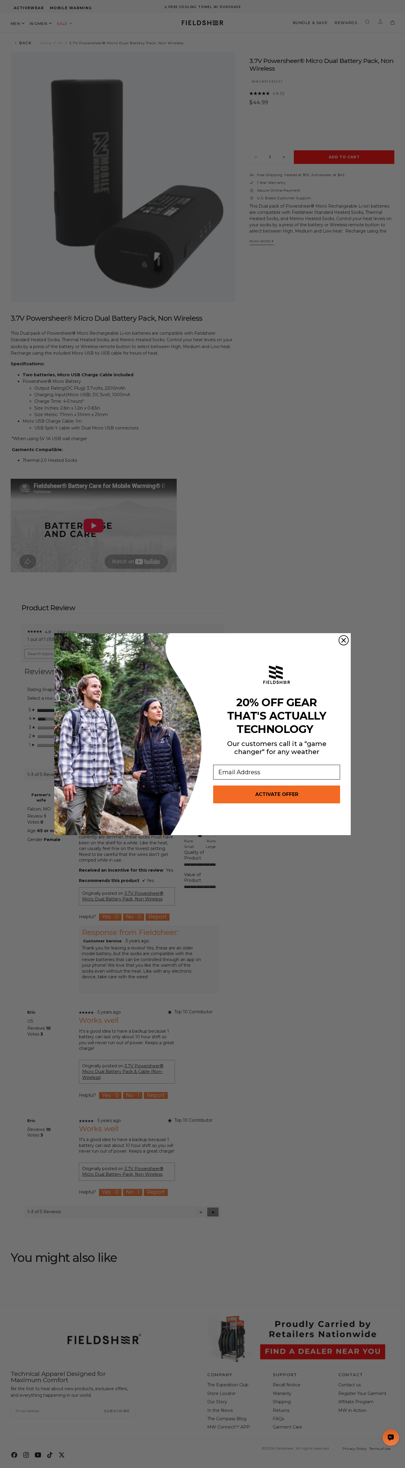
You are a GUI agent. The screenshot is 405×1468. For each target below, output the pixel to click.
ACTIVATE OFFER (276, 794)
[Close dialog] (343, 640)
